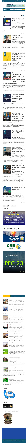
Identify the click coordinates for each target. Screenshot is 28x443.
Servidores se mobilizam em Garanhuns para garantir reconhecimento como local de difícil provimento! (18, 98)
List (23, 15)
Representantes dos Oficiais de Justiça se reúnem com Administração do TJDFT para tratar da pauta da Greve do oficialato (16, 335)
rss (21, 1)
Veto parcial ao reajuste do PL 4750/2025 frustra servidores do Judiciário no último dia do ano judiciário (18, 56)
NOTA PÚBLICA (12, 349)
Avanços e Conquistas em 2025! (18, 19)
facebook (17, 1)
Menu (6, 9)
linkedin (23, 1)
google (19, 1)
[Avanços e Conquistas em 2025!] (7, 22)
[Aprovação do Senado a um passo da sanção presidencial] (7, 190)
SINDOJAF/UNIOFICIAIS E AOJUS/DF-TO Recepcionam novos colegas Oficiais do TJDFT (18, 150)
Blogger (22, 441)
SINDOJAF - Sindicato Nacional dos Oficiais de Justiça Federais (14, 440)
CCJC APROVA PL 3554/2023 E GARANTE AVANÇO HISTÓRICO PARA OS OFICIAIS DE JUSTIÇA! (18, 115)
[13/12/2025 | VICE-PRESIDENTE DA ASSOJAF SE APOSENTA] (7, 39)
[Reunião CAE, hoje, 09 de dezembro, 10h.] (7, 134)
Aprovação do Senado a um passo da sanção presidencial (18, 189)
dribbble (25, 1)
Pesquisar (23, 9)
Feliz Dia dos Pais (12, 342)
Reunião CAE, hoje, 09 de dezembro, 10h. (18, 132)
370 (12, 205)
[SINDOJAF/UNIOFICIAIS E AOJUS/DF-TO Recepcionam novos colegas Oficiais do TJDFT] (7, 151)
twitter (15, 1)
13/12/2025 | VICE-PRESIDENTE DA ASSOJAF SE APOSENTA (18, 37)
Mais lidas (7, 295)
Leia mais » (23, 33)
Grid (22, 15)
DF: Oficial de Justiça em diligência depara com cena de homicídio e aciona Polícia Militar (16, 317)
